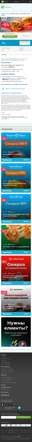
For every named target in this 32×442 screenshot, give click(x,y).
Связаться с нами (5, 389)
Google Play (13, 404)
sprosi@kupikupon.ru (6, 387)
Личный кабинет (30, 1)
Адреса (11, 54)
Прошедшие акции (6, 372)
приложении (14, 78)
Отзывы (17, 54)
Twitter (6, 395)
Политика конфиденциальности (9, 382)
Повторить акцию (9, 36)
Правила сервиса (6, 362)
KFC (23, 65)
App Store (5, 404)
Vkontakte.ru (4, 395)
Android (25, 58)
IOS (20, 58)
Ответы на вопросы (6, 364)
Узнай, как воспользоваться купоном (15, 88)
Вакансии (4, 360)
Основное (4, 54)
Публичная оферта (6, 380)
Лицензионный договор (7, 379)
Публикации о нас (6, 359)
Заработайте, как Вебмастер (8, 370)
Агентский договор (6, 377)
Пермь (16, 1)
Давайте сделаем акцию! (7, 369)
